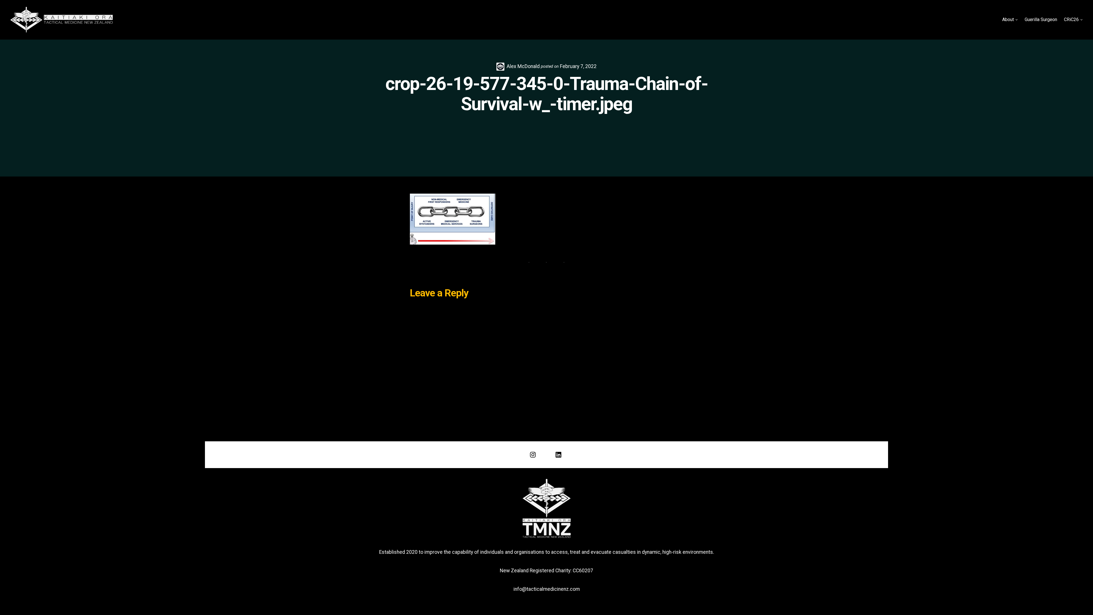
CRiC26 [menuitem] (1071, 19)
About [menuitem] (1008, 19)
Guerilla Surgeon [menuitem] (1041, 19)
